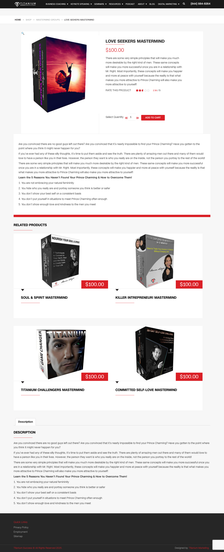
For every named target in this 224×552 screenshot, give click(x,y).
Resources (115, 4)
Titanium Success (23, 548)
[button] (60, 33)
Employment (21, 532)
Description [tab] (25, 422)
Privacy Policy (21, 527)
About (141, 4)
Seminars (99, 4)
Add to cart (153, 117)
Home (18, 19)
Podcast (130, 4)
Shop (28, 19)
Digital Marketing (167, 4)
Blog (152, 4)
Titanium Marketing (199, 548)
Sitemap (18, 536)
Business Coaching (56, 4)
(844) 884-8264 (200, 4)
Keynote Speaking (80, 4)
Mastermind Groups (48, 19)
